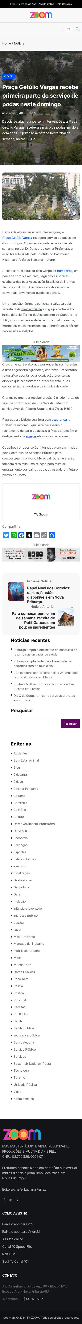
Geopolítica (21, 887)
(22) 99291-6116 (31, 1299)
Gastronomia (23, 880)
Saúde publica (24, 1028)
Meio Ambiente (24, 937)
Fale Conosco (64, 3)
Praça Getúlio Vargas (17, 238)
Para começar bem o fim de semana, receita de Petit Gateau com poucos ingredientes (33, 620)
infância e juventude (28, 908)
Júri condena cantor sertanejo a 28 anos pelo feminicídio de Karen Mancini (46, 675)
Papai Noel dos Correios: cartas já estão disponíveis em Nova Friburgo (48, 595)
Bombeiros (64, 271)
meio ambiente (31, 309)
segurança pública (27, 1035)
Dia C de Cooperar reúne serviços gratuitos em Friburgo (44, 698)
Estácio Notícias (25, 859)
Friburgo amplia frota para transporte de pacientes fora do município (42, 663)
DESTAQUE (22, 831)
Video (17, 1092)
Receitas (19, 1007)
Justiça (19, 923)
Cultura (19, 817)
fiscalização (22, 873)
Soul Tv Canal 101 (15, 1261)
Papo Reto (21, 979)
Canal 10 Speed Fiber (18, 1247)
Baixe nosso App (27, 3)
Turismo (19, 1077)
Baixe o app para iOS (17, 1224)
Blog (17, 767)
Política (19, 993)
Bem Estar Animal (26, 760)
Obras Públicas (24, 972)
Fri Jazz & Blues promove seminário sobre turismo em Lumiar (44, 686)
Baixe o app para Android (21, 1232)
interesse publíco (26, 915)
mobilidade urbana (27, 951)
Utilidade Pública (25, 1085)
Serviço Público (25, 1049)
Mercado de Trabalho (29, 944)
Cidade (8, 76)
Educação (20, 845)
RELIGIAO (20, 1014)
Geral (17, 894)
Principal (20, 1000)
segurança (59, 419)
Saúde (18, 1021)
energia (31, 436)
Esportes (20, 852)
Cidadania (20, 774)
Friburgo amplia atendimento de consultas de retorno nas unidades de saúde (45, 652)
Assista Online (46, 3)
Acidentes (20, 753)
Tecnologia (21, 1070)
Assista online (12, 1239)
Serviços (20, 1056)
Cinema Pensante (26, 789)
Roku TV (8, 1254)
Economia (20, 838)
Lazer (18, 930)
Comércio (20, 803)
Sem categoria (24, 1042)
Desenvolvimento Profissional (34, 824)
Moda (18, 958)
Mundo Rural (23, 965)
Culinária (20, 810)
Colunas (19, 796)
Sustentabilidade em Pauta (32, 1064)
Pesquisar (22, 710)
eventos (19, 866)
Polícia (18, 986)
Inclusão (20, 901)
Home (6, 43)
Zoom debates (24, 1099)
